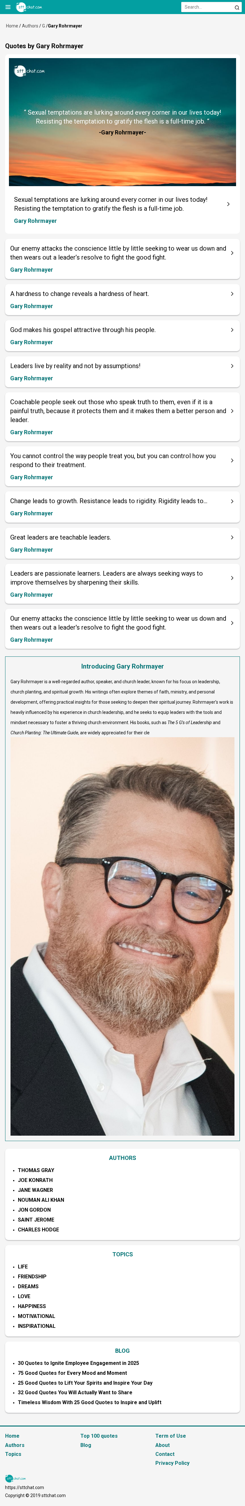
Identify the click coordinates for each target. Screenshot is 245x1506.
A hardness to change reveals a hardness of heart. (79, 294)
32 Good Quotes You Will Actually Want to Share (75, 1392)
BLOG (122, 1350)
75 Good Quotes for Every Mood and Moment (72, 1373)
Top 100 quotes (99, 1436)
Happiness (32, 1306)
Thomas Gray (36, 1170)
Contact (164, 1454)
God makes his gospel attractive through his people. (83, 330)
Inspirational (37, 1326)
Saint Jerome (36, 1220)
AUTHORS (122, 1157)
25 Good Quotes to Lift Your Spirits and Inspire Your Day (85, 1383)
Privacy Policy (172, 1463)
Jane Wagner (35, 1190)
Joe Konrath (35, 1180)
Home (12, 25)
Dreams (28, 1286)
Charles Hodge (38, 1230)
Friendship (32, 1277)
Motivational (36, 1316)
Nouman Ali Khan (41, 1200)
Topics (13, 1454)
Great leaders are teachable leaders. (60, 537)
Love (24, 1296)
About (162, 1445)
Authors (30, 25)
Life (23, 1267)
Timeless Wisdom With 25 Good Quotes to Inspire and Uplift (89, 1402)
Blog (85, 1445)
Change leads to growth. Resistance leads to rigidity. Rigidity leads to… (108, 501)
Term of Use (170, 1436)
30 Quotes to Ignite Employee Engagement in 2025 (78, 1363)
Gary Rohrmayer (35, 220)
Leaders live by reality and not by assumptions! (75, 366)
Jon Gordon (34, 1210)
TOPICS (122, 1254)
